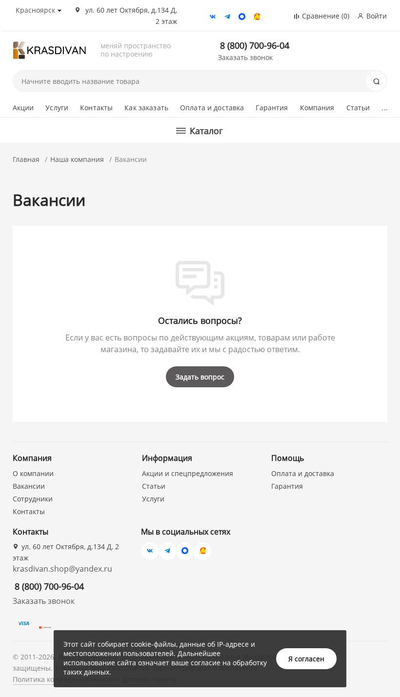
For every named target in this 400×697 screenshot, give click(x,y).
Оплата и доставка (212, 107)
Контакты (96, 107)
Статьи (358, 107)
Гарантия (272, 107)
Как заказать (146, 107)
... (384, 107)
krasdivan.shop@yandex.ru (62, 568)
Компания (317, 107)
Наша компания (77, 159)
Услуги (56, 107)
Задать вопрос (200, 376)
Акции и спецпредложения (187, 473)
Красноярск (35, 10)
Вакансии (29, 486)
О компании (33, 473)
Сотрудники (33, 498)
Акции (23, 107)
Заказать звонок (245, 57)
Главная (26, 159)
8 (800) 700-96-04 (254, 45)
